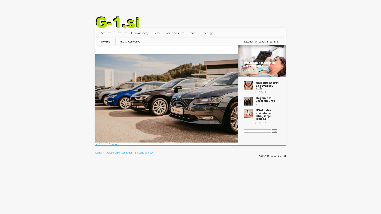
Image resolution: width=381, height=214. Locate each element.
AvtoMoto (106, 33)
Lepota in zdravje (140, 33)
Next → (113, 144)
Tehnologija (207, 33)
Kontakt (99, 152)
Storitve (193, 33)
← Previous (101, 144)
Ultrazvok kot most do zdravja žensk (260, 64)
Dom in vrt (121, 33)
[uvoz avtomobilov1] (166, 141)
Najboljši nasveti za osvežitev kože (267, 85)
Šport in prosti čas (174, 33)
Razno (157, 33)
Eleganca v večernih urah (265, 99)
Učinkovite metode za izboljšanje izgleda (263, 114)
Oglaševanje (113, 152)
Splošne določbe (144, 152)
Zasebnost (127, 152)
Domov (105, 41)
